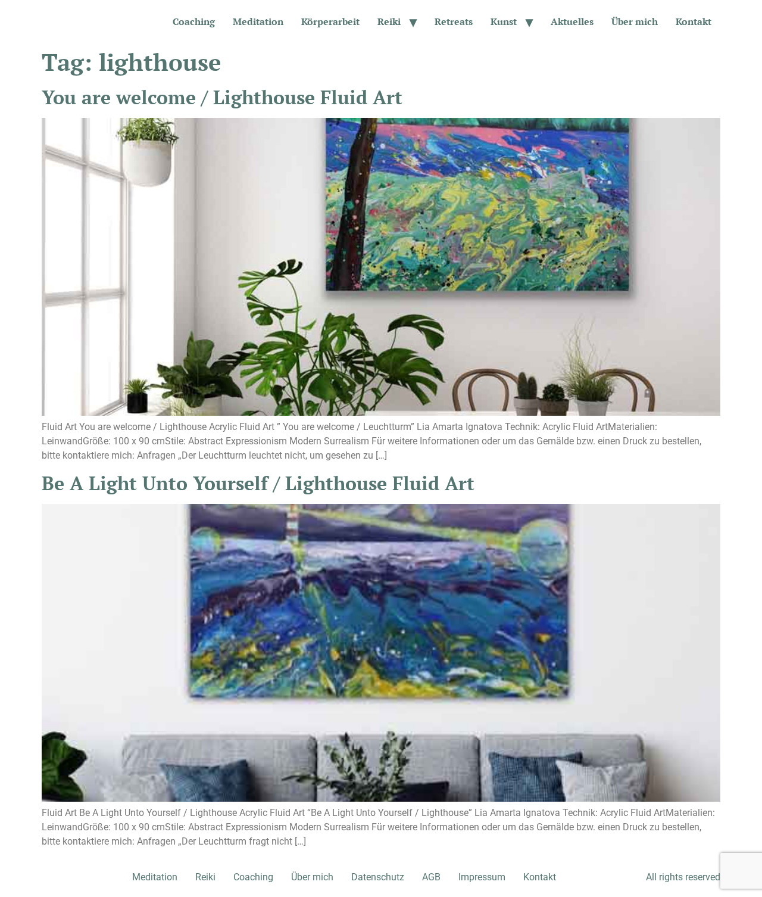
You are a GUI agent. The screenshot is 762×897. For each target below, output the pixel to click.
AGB (431, 877)
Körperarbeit (330, 21)
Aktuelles (572, 21)
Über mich (634, 21)
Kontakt (693, 21)
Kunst (504, 21)
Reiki (389, 21)
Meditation (258, 21)
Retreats (454, 21)
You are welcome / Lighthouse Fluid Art (222, 97)
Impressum (481, 877)
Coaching (194, 21)
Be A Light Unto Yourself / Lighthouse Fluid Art (258, 483)
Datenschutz (377, 877)
